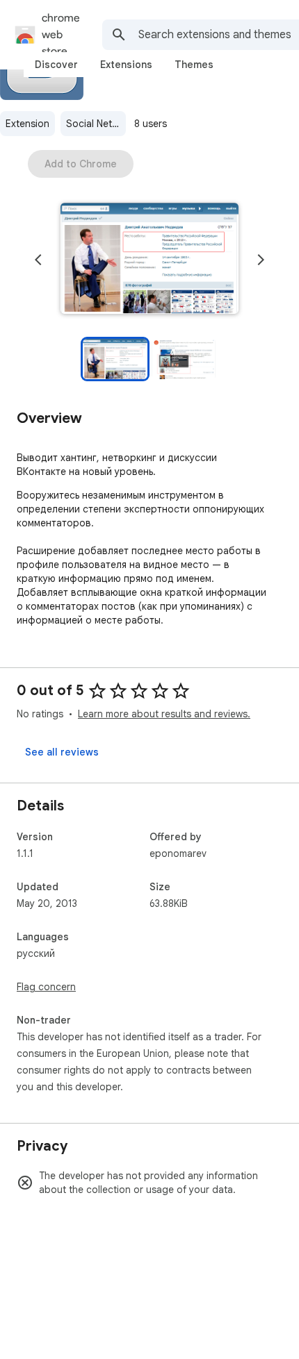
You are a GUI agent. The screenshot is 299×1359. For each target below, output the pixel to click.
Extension (27, 123)
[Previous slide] (38, 260)
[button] (149, 259)
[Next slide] (261, 260)
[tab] (56, 64)
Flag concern (46, 987)
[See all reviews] (62, 752)
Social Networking (96, 123)
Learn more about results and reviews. (164, 714)
